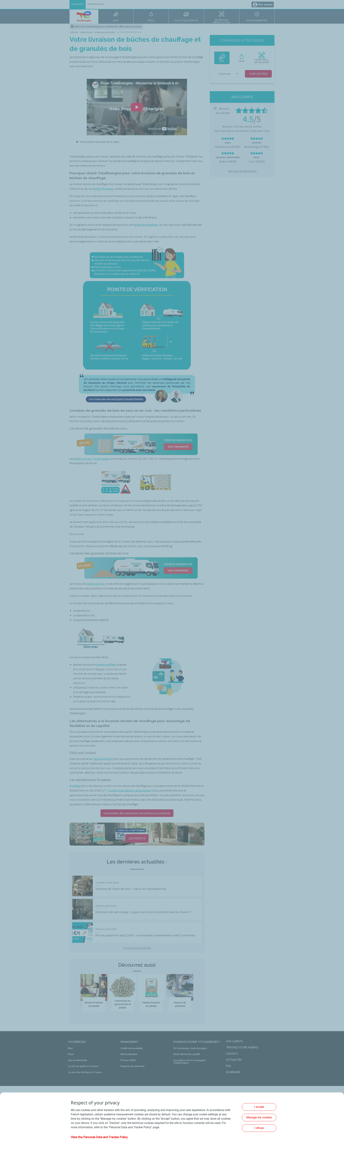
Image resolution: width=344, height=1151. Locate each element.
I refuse (259, 1128)
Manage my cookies (259, 1117)
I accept (259, 1107)
